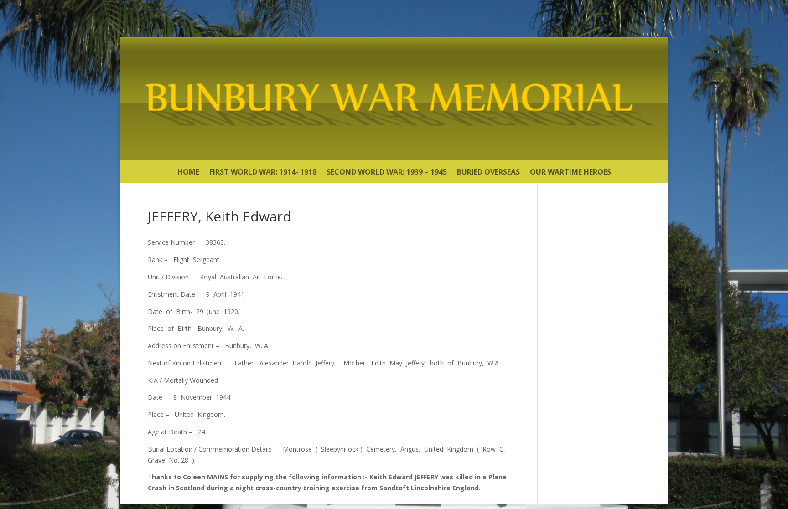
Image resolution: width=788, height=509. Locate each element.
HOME (188, 173)
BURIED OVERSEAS (488, 173)
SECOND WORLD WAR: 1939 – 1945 (387, 173)
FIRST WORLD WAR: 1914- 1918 (262, 173)
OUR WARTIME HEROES (570, 173)
